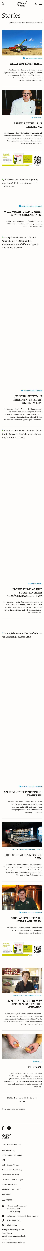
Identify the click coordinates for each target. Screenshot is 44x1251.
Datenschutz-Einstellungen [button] (12, 1179)
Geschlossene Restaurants (12, 1155)
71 (37, 1098)
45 (22, 1098)
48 (31, 1098)
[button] (8, 3)
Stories (15, 1109)
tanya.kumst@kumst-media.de (13, 1236)
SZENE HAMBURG (9, 1184)
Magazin (7, 1109)
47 (28, 1098)
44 (20, 1098)
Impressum (6, 1194)
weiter (22, 1101)
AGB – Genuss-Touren (10, 1165)
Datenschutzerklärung (10, 1175)
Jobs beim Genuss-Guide (11, 1189)
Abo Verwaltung (8, 1150)
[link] (22, 159)
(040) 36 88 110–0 (14, 1220)
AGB (3, 1160)
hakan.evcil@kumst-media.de (13, 1242)
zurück (10, 1098)
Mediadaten (12, 1225)
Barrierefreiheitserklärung (12, 1170)
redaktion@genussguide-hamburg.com (22, 1216)
